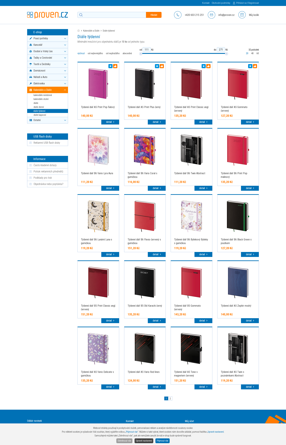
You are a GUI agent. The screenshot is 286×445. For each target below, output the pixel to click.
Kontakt (206, 3)
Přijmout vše (162, 440)
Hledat (153, 15)
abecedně (127, 53)
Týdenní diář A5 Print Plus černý (144, 107)
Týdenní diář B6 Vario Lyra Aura (97, 173)
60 (258, 53)
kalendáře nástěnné (43, 95)
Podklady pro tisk (43, 177)
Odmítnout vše (124, 440)
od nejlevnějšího (95, 53)
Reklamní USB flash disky (47, 142)
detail (109, 122)
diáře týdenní (39, 111)
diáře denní (39, 107)
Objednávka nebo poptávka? (48, 184)
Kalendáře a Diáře (91, 30)
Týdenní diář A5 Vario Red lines (144, 372)
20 (247, 53)
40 (252, 53)
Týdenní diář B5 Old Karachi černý (145, 305)
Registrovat (253, 3)
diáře (36, 103)
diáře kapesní (40, 115)
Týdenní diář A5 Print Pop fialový (98, 107)
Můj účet (189, 421)
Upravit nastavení (144, 440)
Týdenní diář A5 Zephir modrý (236, 305)
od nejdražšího (113, 53)
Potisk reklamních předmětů (48, 171)
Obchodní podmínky (221, 3)
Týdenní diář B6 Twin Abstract (189, 173)
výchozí (81, 53)
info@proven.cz (226, 15)
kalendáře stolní (41, 99)
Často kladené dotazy (45, 165)
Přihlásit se (241, 3)
